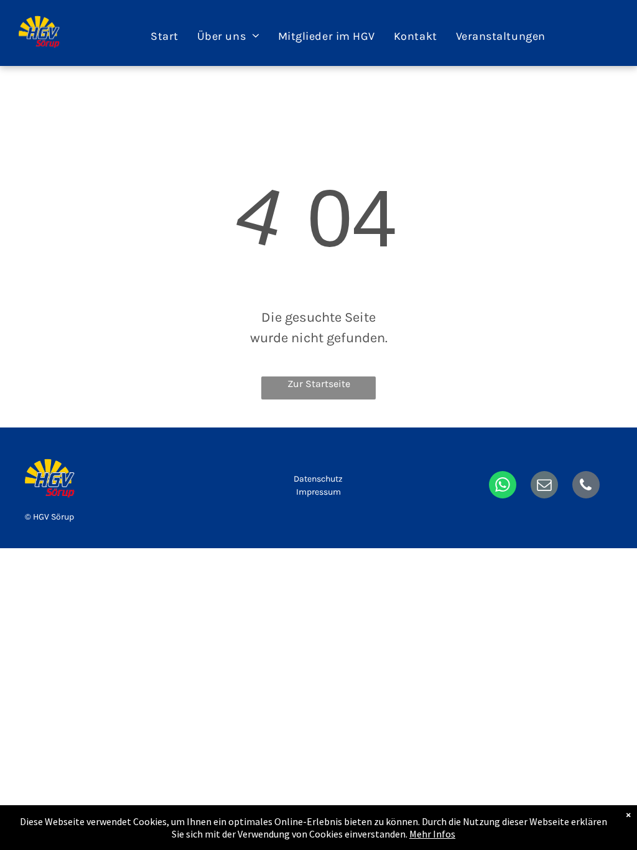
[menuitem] (164, 36)
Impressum (318, 492)
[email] (544, 486)
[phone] (586, 486)
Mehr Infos (432, 834)
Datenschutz (318, 479)
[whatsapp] (502, 486)
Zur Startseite (318, 384)
